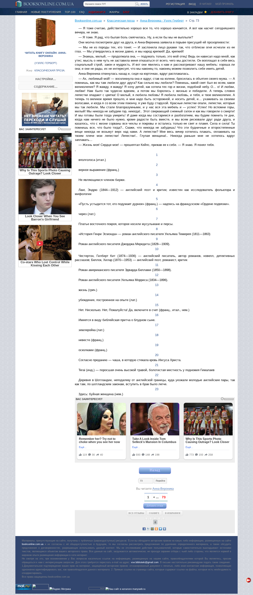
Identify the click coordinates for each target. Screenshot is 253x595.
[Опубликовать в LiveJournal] (148, 528)
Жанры (114, 12)
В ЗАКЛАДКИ (195, 12)
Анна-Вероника (163, 488)
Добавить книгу (222, 12)
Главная (21, 12)
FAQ (81, 12)
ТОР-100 (70, 12)
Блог (126, 12)
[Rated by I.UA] (40, 589)
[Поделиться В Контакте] (164, 528)
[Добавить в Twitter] (160, 528)
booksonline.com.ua (32, 544)
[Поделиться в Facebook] (144, 528)
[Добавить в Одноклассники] (156, 528)
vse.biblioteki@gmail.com (145, 562)
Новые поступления (46, 12)
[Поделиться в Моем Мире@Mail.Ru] (152, 528)
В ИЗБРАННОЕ (173, 513)
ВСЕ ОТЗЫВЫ (136, 513)
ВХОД (192, 4)
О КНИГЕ (154, 513)
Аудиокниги (96, 12)
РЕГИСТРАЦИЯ (175, 4)
